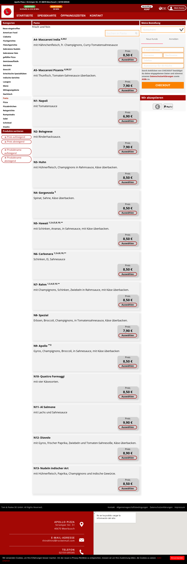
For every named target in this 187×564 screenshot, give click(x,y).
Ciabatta (7, 36)
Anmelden (173, 39)
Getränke (7, 65)
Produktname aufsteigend (12, 151)
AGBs (144, 79)
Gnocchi (7, 69)
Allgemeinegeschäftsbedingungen (132, 507)
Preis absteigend (15, 141)
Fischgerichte (9, 40)
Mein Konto (179, 8)
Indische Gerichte (11, 77)
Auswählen (128, 59)
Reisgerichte (9, 110)
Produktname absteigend (12, 159)
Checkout (163, 85)
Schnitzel (7, 122)
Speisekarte (46, 15)
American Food (10, 32)
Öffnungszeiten (73, 15)
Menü (5, 86)
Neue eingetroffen (11, 28)
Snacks (6, 127)
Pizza (5, 102)
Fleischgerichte (10, 45)
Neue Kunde (152, 39)
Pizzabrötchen (9, 106)
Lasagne (7, 81)
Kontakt (96, 15)
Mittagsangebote (11, 90)
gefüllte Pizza (9, 57)
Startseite (24, 15)
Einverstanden (177, 558)
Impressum (180, 507)
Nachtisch (7, 94)
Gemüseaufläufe (10, 61)
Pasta (5, 98)
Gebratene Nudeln (11, 49)
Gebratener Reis (10, 53)
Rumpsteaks (9, 114)
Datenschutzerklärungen (161, 76)
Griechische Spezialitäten (15, 73)
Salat (5, 118)
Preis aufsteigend (16, 137)
